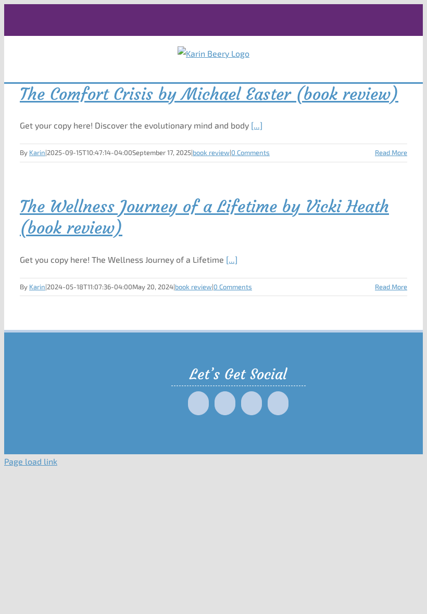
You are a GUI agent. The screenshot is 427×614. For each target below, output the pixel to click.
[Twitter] (225, 403)
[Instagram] (251, 403)
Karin (37, 152)
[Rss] (278, 403)
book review (211, 152)
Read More (391, 152)
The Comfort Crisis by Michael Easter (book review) (209, 94)
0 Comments (250, 152)
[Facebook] (198, 403)
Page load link (30, 461)
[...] (256, 125)
